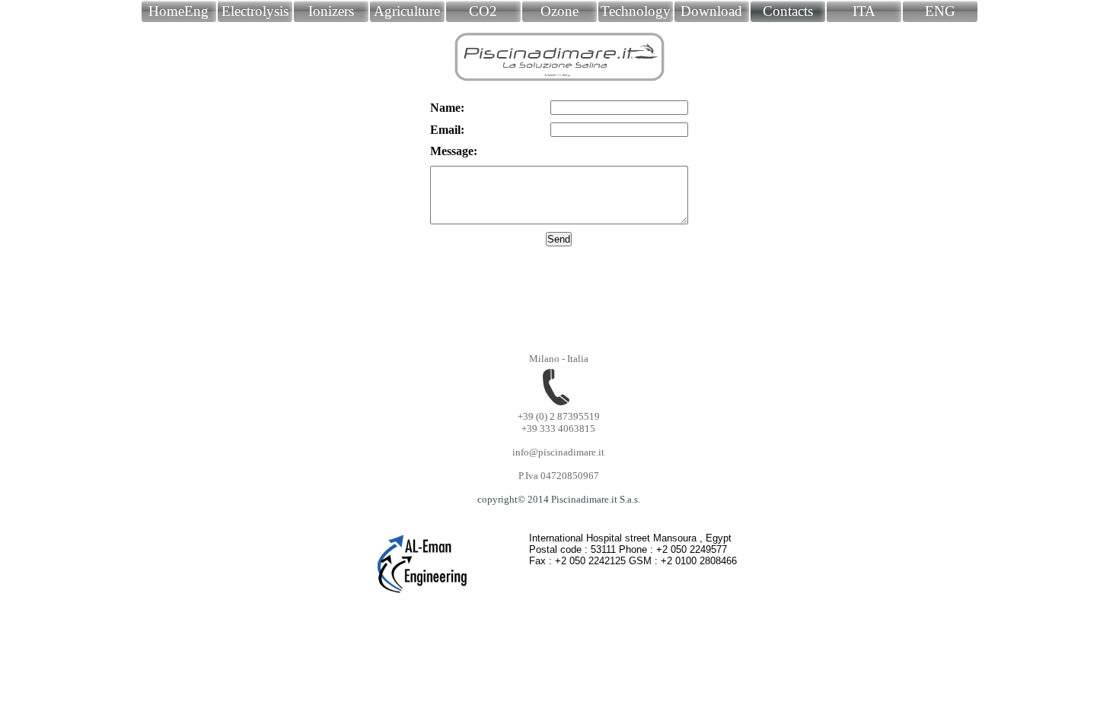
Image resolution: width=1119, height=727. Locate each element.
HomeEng (178, 11)
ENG (940, 11)
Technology (636, 11)
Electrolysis (255, 11)
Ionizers (331, 11)
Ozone (559, 11)
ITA (864, 11)
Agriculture (407, 11)
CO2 (483, 11)
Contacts (788, 11)
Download (711, 11)
